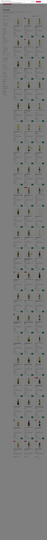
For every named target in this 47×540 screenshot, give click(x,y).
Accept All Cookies (38, 1)
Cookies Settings (33, 1)
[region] (23, 2)
